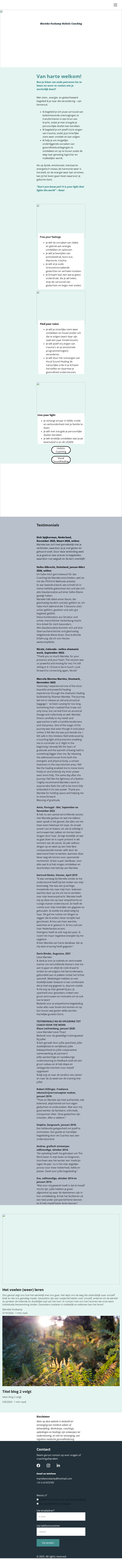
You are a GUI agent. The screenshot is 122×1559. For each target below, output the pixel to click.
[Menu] (115, 5)
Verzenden (48, 1542)
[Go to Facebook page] (38, 1465)
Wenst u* (42, 1495)
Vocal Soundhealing (61, 459)
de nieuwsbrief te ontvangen (55, 1503)
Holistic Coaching (61, 450)
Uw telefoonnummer (48, 1525)
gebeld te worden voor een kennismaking (62, 1499)
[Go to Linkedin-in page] (58, 1465)
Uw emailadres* (46, 1510)
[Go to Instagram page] (48, 1465)
